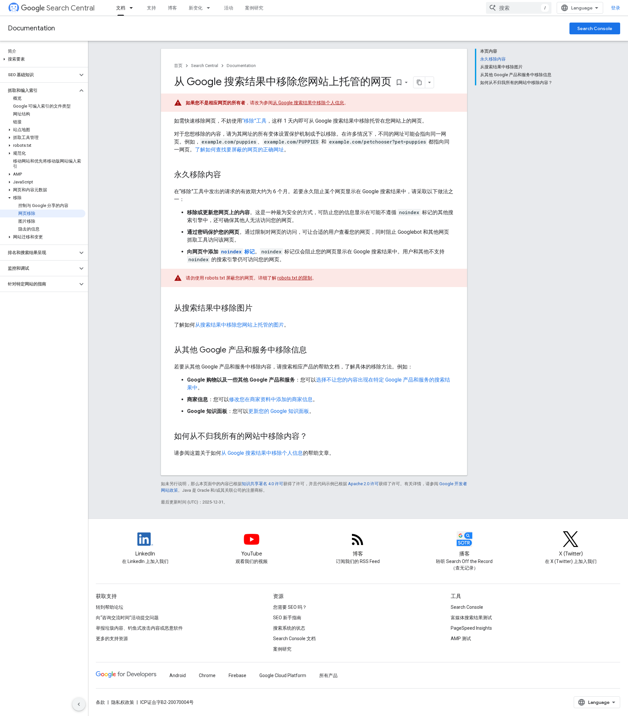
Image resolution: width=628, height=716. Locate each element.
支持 (151, 8)
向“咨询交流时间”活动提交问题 (127, 617)
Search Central (70, 8)
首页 (178, 65)
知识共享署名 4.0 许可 (262, 483)
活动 (228, 8)
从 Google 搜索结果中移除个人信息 (308, 102)
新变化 (195, 8)
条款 (100, 702)
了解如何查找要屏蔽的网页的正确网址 (239, 149)
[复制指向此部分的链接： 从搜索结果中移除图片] (261, 309)
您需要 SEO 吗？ (290, 607)
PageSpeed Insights (471, 628)
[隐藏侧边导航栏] (78, 704)
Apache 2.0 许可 (363, 483)
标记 (238, 251)
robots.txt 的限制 (294, 278)
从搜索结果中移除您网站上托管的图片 (239, 325)
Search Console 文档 (294, 638)
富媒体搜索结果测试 (471, 617)
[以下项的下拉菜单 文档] (133, 8)
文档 (120, 8)
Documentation (31, 28)
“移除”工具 (254, 121)
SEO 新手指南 (287, 617)
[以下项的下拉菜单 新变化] (210, 8)
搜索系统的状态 (289, 628)
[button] (42, 59)
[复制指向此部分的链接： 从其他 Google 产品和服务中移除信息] (315, 350)
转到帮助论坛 (109, 607)
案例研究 (254, 8)
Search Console (594, 28)
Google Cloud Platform (282, 675)
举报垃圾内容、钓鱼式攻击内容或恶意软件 (139, 628)
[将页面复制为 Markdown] (419, 82)
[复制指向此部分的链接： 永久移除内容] (229, 175)
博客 (172, 8)
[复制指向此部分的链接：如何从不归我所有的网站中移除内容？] (314, 437)
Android (177, 675)
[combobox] (518, 8)
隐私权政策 (122, 702)
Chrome (207, 675)
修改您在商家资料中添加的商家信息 (271, 399)
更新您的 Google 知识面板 (278, 411)
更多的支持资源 (112, 638)
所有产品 (328, 675)
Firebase (237, 675)
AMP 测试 (461, 638)
